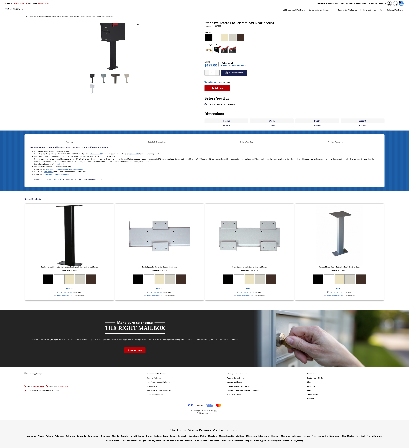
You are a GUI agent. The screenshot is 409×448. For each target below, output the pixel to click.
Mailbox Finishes (234, 394)
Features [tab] (69, 142)
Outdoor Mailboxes (154, 378)
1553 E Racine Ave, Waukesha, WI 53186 (42, 390)
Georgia (124, 436)
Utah (230, 440)
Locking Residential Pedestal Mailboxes (56, 16)
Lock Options (211, 45)
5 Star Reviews (331, 3)
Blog (309, 382)
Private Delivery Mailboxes (391, 10)
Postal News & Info (315, 378)
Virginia (249, 440)
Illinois (148, 436)
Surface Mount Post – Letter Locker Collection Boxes (339, 267)
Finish (208, 32)
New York (360, 436)
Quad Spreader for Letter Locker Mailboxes (249, 267)
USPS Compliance (347, 3)
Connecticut (93, 436)
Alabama (31, 436)
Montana (285, 436)
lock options (61, 164)
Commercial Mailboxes (319, 10)
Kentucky (182, 436)
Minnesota (251, 436)
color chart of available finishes (56, 174)
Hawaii (133, 436)
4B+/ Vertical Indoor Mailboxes (158, 382)
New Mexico (348, 436)
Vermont (238, 440)
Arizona (49, 436)
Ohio (123, 440)
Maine (203, 436)
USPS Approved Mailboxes (294, 10)
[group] (69, 252)
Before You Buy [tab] (246, 142)
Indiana (158, 436)
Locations (311, 374)
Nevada (306, 436)
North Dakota (112, 440)
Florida (115, 436)
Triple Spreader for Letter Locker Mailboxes (159, 267)
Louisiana (194, 436)
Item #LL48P (134, 154)
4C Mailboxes (152, 386)
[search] (395, 3)
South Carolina (184, 440)
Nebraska (296, 436)
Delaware (105, 436)
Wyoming (298, 440)
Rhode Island (169, 440)
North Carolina (374, 436)
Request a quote (135, 350)
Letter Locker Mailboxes (77, 16)
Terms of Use (312, 394)
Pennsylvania (154, 440)
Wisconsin (288, 440)
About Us (366, 3)
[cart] (401, 3)
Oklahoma (132, 440)
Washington (260, 440)
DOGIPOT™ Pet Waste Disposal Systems (243, 390)
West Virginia (274, 440)
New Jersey (335, 436)
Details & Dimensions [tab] (157, 142)
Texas (223, 440)
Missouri (275, 436)
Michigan (240, 436)
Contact (310, 399)
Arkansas (59, 436)
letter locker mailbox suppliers (50, 179)
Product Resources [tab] (335, 142)
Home (26, 16)
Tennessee (214, 440)
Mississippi (263, 436)
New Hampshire (320, 436)
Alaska (41, 436)
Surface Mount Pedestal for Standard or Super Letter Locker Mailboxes (69, 267)
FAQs (358, 3)
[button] (138, 24)
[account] (389, 3)
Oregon (142, 440)
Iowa (165, 436)
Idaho (141, 436)
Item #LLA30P (96, 154)
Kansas (172, 436)
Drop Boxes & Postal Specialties (159, 390)
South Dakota (200, 440)
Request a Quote (378, 3)
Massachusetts (226, 436)
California (71, 436)
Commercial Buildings (155, 394)
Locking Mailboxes (368, 10)
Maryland (212, 436)
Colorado (81, 436)
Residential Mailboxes (347, 10)
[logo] (15, 10)
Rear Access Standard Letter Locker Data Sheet (64, 169)
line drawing (49, 172)
